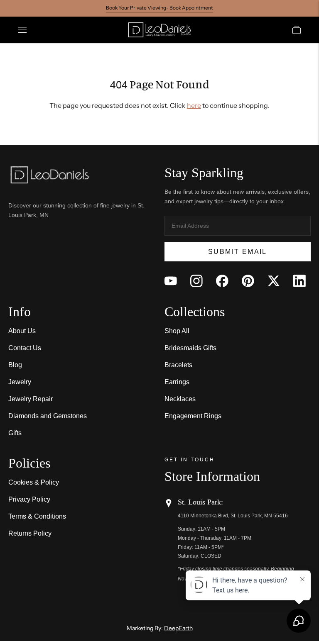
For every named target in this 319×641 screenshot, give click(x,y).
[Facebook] (222, 281)
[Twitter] (273, 281)
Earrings (176, 381)
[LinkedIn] (299, 281)
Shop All (176, 330)
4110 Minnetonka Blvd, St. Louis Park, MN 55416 (233, 516)
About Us (22, 330)
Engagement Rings (192, 415)
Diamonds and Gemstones (47, 415)
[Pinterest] (248, 281)
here (194, 105)
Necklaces (180, 398)
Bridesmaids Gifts (190, 347)
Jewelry (19, 381)
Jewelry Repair (30, 398)
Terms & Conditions (37, 516)
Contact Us (24, 347)
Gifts (15, 432)
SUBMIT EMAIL (237, 251)
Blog (15, 364)
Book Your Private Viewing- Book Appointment (159, 8)
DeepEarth (178, 628)
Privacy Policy (29, 499)
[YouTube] (170, 281)
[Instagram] (196, 281)
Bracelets (178, 364)
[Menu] (22, 30)
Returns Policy (30, 533)
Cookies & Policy (33, 482)
